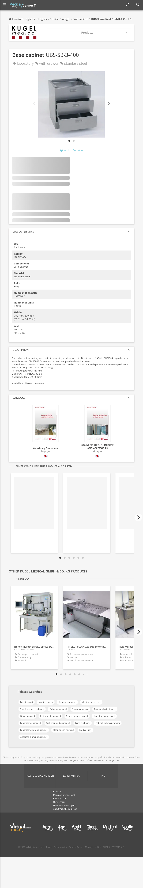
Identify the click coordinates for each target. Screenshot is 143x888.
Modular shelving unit (63, 729)
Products (87, 33)
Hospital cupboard (67, 702)
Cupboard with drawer (105, 709)
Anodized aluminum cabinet (33, 736)
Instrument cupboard (50, 716)
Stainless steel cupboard (32, 709)
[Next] (108, 103)
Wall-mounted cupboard (58, 723)
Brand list (57, 791)
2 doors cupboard (58, 709)
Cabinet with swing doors (108, 723)
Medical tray (85, 729)
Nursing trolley (46, 702)
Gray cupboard (27, 716)
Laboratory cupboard (30, 723)
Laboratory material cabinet (33, 729)
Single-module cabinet (77, 716)
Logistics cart (26, 702)
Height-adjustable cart (104, 716)
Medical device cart (91, 702)
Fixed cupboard (82, 723)
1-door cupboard (80, 709)
